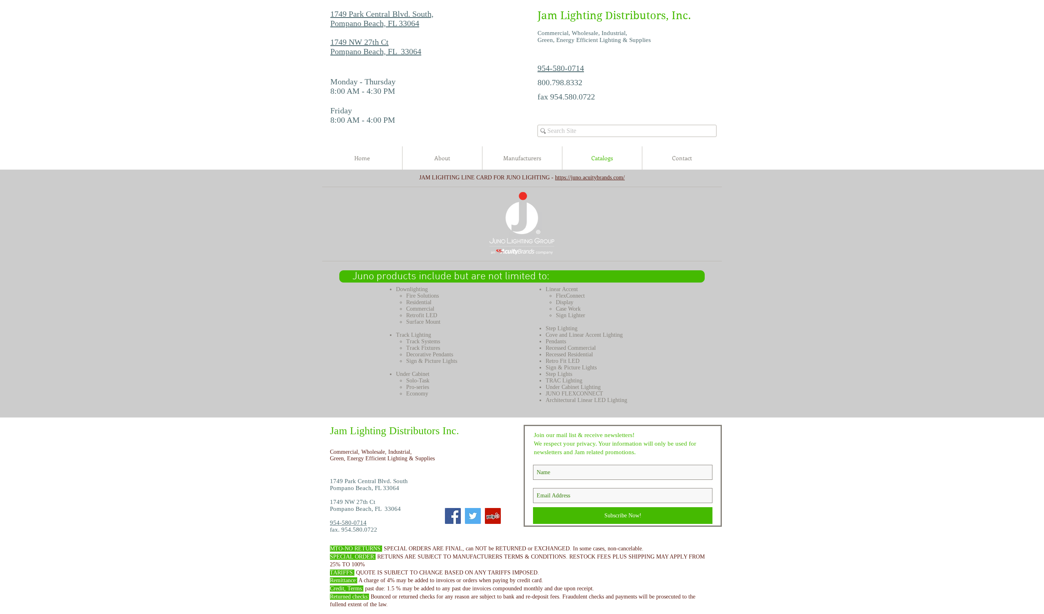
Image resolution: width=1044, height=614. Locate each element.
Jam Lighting (569, 15)
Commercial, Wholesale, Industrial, (372, 452)
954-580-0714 (560, 68)
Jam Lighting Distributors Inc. (394, 431)
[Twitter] (473, 516)
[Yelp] (493, 516)
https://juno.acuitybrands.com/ (590, 177)
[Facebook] (453, 516)
